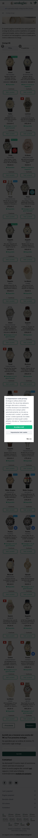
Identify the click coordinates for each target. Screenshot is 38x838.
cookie (9, 403)
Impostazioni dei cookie (19, 432)
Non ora (29, 439)
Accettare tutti (19, 427)
